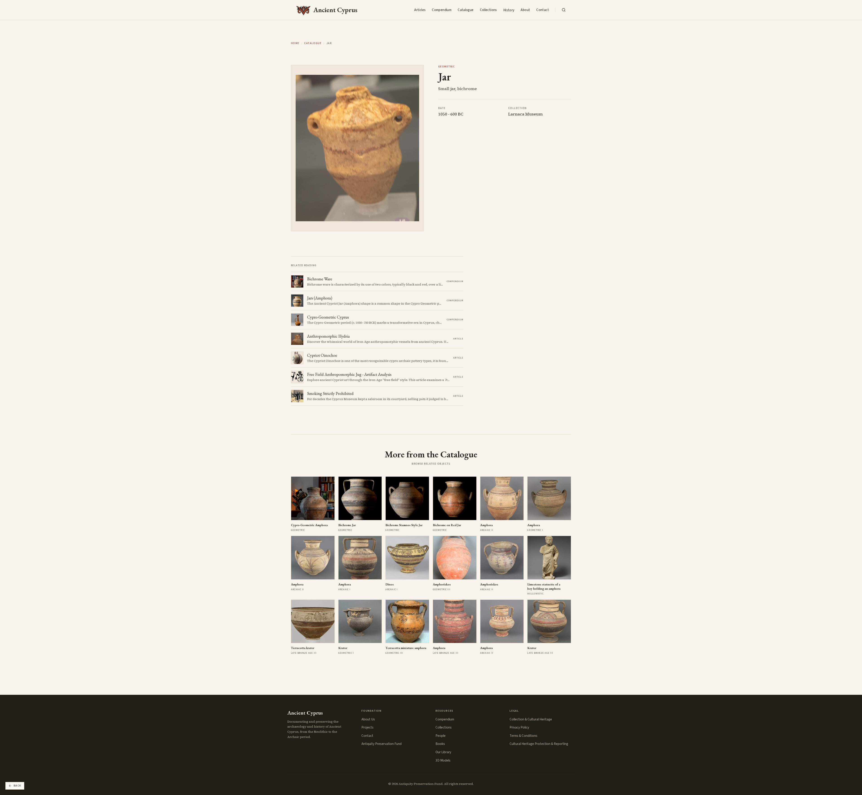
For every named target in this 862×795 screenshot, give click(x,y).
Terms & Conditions (523, 735)
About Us (368, 719)
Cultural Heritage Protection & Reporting (539, 743)
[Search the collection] (564, 10)
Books (440, 743)
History (509, 10)
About (525, 9)
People (440, 735)
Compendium (441, 9)
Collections (488, 9)
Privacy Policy (519, 727)
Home (295, 43)
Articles (420, 9)
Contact (542, 9)
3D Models (443, 760)
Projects (367, 727)
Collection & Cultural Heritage (531, 719)
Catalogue (465, 9)
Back (17, 786)
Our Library (443, 752)
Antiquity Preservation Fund (381, 743)
